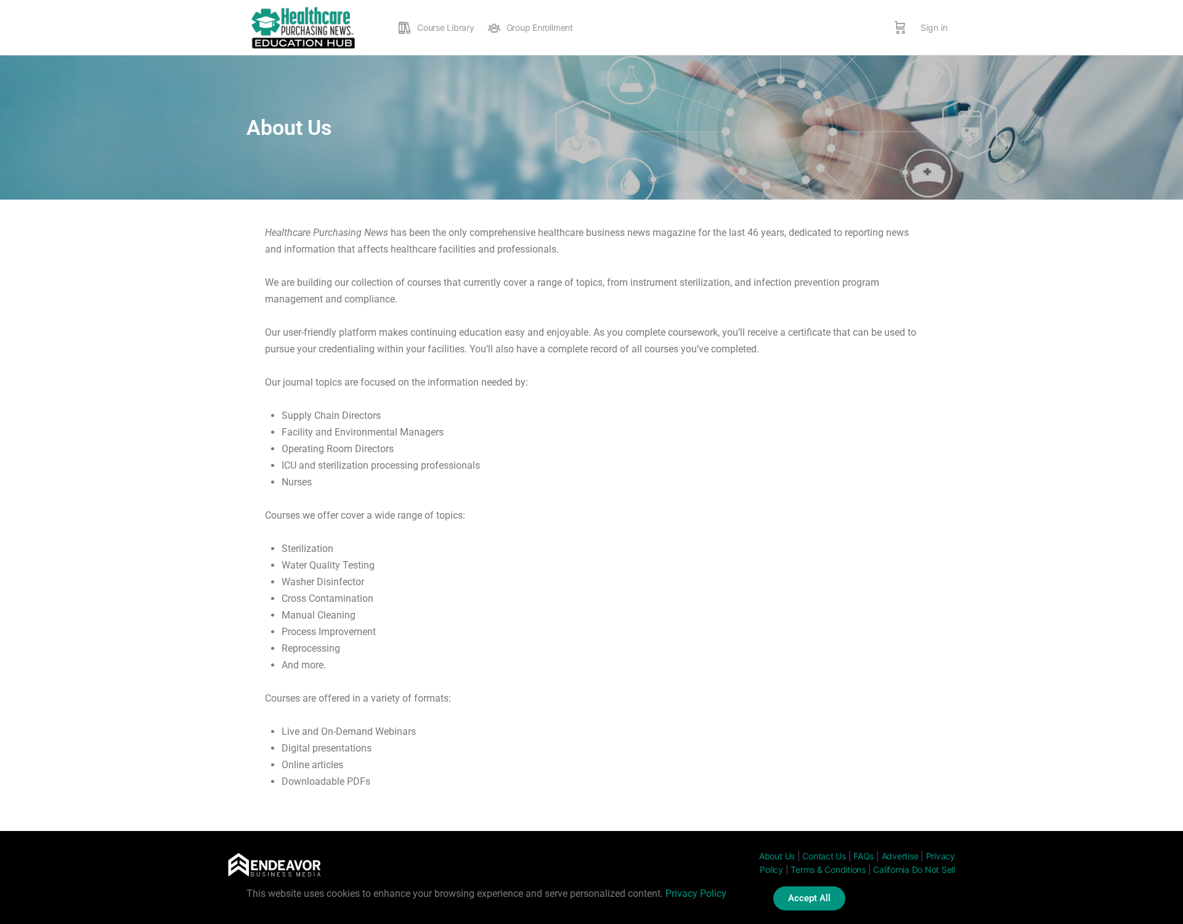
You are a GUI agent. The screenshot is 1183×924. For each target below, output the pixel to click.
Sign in (934, 27)
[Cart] (900, 27)
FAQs (863, 856)
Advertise (900, 856)
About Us (777, 856)
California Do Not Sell (914, 869)
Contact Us (824, 856)
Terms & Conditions (828, 869)
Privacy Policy (695, 893)
